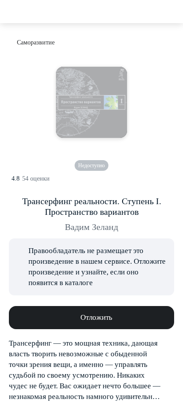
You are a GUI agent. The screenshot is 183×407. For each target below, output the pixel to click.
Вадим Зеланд (91, 227)
